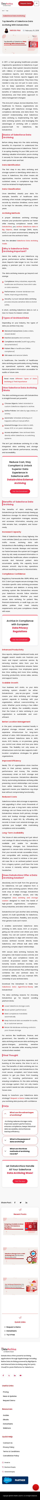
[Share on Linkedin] (26, 1202)
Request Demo (25, 3)
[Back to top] (36, 1487)
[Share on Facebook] (15, 1202)
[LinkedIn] (15, 1375)
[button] (20, 1114)
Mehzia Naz (15, 30)
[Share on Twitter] (20, 1202)
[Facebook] (3, 1375)
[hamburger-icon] (36, 3)
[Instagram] (20, 1375)
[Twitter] (9, 1375)
